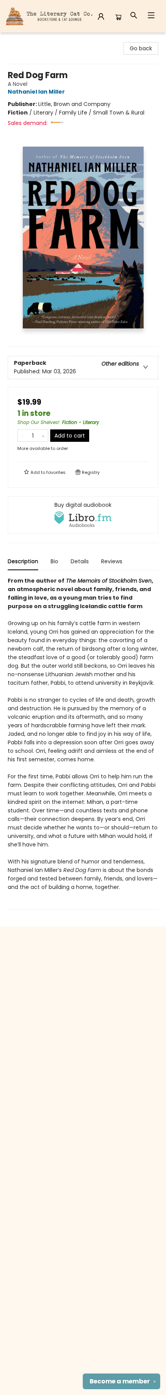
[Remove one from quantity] (22, 435)
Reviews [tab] (111, 561)
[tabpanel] (83, 742)
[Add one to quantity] (43, 435)
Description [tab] (23, 561)
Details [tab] (80, 561)
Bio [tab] (54, 561)
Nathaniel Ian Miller (36, 92)
